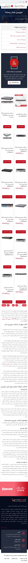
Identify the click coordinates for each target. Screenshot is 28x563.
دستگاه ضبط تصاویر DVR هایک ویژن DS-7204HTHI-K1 (21, 184)
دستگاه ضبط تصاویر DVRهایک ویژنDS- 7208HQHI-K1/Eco (8, 253)
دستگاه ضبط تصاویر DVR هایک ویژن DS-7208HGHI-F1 (7, 184)
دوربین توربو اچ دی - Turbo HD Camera (18, 43)
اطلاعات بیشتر (21, 126)
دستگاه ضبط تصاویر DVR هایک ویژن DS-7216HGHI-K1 (21, 219)
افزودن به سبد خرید (21, 161)
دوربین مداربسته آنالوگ (21, 47)
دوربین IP (8, 319)
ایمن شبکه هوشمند (22, 555)
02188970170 (6, 7)
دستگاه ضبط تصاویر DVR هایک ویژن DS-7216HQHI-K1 (7, 219)
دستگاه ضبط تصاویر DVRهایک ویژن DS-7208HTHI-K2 (22, 254)
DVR (13, 319)
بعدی (4, 305)
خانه (26, 19)
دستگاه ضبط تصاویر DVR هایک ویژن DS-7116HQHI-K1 (7, 150)
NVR (15, 319)
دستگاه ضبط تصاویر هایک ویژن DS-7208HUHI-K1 (8, 289)
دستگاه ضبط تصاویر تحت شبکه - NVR (18, 36)
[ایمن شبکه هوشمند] (20, 6)
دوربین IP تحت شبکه (21, 39)
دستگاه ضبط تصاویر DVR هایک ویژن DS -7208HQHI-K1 (21, 149)
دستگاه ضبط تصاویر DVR (21, 32)
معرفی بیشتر (4, 527)
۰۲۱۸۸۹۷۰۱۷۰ (15, 83)
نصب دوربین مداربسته (7, 364)
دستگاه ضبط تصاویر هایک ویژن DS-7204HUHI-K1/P (22, 288)
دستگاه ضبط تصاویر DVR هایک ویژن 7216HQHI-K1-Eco (7, 115)
